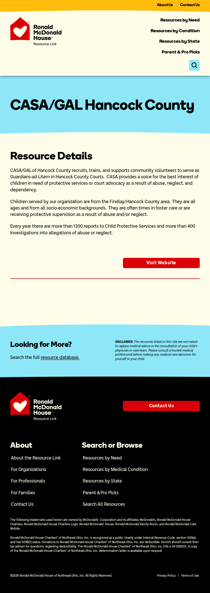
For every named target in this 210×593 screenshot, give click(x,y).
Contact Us (190, 5)
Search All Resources (104, 504)
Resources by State (179, 41)
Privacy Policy (166, 575)
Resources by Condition (175, 31)
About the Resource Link (36, 458)
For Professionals (28, 481)
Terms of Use (190, 575)
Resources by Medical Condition (115, 469)
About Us (165, 5)
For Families (23, 493)
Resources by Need (180, 20)
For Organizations (28, 469)
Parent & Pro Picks (181, 52)
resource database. (60, 357)
